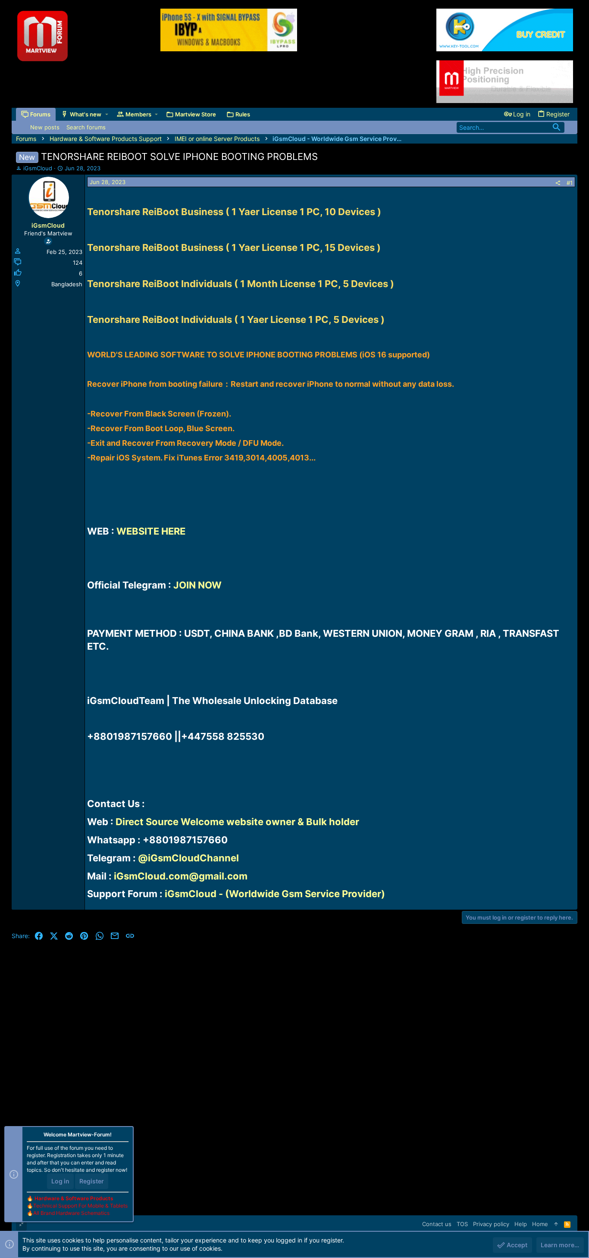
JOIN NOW (197, 585)
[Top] (556, 1223)
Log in (60, 1181)
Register (91, 1181)
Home (540, 1223)
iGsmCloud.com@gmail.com (181, 876)
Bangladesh (66, 284)
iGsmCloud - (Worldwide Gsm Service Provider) (275, 893)
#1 (570, 182)
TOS (462, 1223)
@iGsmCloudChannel (188, 858)
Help (520, 1223)
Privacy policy (491, 1223)
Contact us (436, 1223)
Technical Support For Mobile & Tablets (80, 1205)
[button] (106, 114)
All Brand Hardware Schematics (71, 1213)
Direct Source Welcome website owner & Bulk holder (237, 821)
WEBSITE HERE (150, 531)
